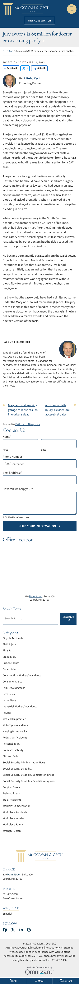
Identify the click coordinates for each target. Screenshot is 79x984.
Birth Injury (9, 644)
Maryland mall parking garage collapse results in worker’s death (23, 410)
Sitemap (68, 948)
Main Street (35, 596)
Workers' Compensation (16, 806)
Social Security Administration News (24, 763)
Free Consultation (39, 20)
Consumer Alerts (12, 682)
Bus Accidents (11, 663)
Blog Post (8, 651)
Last (43, 449)
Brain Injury (9, 657)
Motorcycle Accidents (15, 725)
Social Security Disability (17, 769)
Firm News (9, 694)
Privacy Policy (53, 948)
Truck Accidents (12, 800)
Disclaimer (37, 948)
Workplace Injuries (13, 818)
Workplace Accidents (15, 812)
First (5, 449)
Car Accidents (11, 669)
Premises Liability (13, 750)
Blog (10, 51)
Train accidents (12, 793)
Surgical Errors (11, 787)
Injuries (7, 713)
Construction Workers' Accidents (22, 675)
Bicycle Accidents (13, 638)
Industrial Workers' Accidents (20, 707)
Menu (71, 11)
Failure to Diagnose (27, 424)
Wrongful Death (12, 831)
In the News (9, 700)
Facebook (10, 68)
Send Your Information (37, 526)
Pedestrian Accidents (15, 738)
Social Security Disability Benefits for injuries (29, 781)
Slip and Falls (10, 756)
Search (68, 617)
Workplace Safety (13, 824)
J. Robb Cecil (31, 78)
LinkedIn (38, 68)
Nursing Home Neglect (16, 731)
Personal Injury (11, 744)
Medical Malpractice (14, 719)
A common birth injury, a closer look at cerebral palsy (57, 410)
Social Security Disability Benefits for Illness (28, 775)
